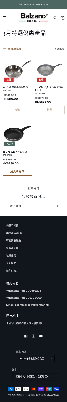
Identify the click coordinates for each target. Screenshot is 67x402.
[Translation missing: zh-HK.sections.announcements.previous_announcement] (3, 4)
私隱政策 (11, 255)
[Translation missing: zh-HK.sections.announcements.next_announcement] (63, 4)
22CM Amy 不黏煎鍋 (15, 151)
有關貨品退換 (13, 240)
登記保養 (11, 263)
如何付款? (11, 270)
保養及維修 (12, 225)
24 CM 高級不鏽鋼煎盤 (15, 87)
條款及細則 (12, 248)
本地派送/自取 (14, 233)
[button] (4, 18)
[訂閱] (57, 206)
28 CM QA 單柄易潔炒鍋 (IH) (49, 89)
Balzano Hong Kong (26, 395)
